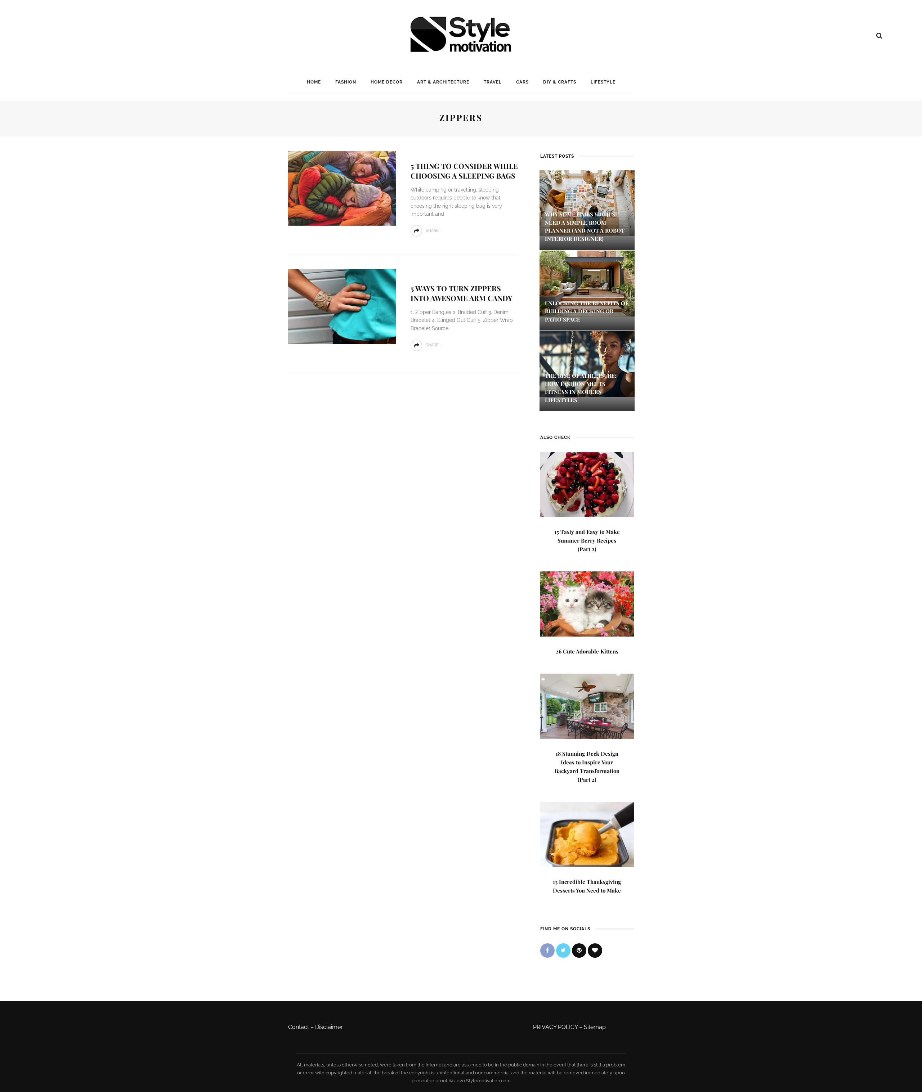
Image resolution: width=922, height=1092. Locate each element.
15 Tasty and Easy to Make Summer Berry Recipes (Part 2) (587, 540)
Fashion (345, 82)
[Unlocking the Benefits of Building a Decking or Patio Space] (587, 282)
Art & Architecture (443, 82)
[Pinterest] (579, 950)
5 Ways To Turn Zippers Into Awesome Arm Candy (461, 293)
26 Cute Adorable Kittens (587, 651)
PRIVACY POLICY (555, 1027)
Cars (522, 82)
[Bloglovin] (595, 950)
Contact (298, 1027)
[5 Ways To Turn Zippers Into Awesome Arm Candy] (342, 306)
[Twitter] (563, 950)
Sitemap (595, 1027)
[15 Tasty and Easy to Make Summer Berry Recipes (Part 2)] (587, 483)
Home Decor (387, 82)
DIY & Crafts (559, 82)
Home (314, 82)
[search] (879, 35)
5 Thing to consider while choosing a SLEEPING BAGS (464, 170)
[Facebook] (547, 950)
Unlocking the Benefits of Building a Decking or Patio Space (586, 311)
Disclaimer (329, 1027)
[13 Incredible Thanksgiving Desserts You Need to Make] (587, 833)
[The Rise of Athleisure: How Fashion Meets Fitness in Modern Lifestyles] (587, 363)
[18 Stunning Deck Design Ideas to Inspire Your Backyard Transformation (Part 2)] (587, 705)
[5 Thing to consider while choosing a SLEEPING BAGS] (342, 187)
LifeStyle (603, 82)
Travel (493, 82)
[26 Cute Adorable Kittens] (587, 603)
